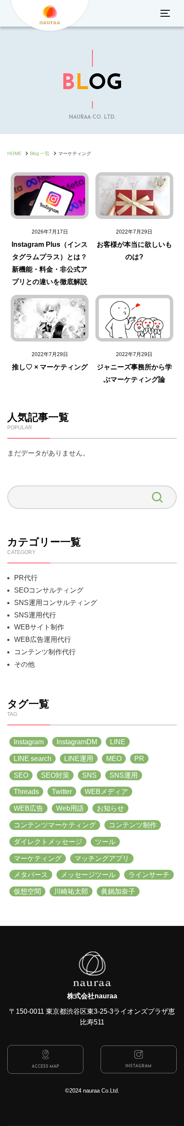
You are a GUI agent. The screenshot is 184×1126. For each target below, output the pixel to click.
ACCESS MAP (45, 1066)
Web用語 (70, 808)
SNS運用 (124, 775)
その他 (24, 664)
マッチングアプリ (101, 858)
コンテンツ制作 (133, 825)
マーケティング (38, 858)
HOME (14, 153)
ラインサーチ (148, 874)
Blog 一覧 (40, 153)
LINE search (32, 758)
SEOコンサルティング (48, 590)
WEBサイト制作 (39, 627)
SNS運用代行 (35, 615)
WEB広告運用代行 (42, 639)
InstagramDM (76, 742)
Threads (26, 791)
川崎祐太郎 (71, 891)
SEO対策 (55, 775)
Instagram (29, 742)
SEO (21, 775)
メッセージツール (88, 874)
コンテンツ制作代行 (45, 652)
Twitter (62, 791)
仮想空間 (27, 891)
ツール (105, 841)
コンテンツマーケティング (55, 825)
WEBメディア (106, 791)
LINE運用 (78, 758)
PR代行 (26, 577)
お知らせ (110, 808)
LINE (117, 742)
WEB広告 (28, 808)
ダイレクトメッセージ (48, 841)
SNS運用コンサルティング (55, 602)
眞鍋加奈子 (118, 891)
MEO (114, 758)
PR (139, 758)
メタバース (31, 874)
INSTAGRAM (138, 1066)
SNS (89, 775)
